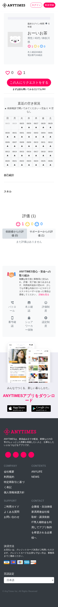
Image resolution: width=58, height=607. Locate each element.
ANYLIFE (36, 471)
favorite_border (7, 72)
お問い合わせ (11, 517)
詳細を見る (44, 294)
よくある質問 (11, 511)
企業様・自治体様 (41, 506)
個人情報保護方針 (14, 492)
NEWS (35, 476)
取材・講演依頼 (40, 517)
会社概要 (9, 471)
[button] (12, 307)
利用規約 (9, 476)
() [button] (15, 233)
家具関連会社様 (40, 511)
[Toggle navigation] (4, 10)
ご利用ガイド (11, 506)
